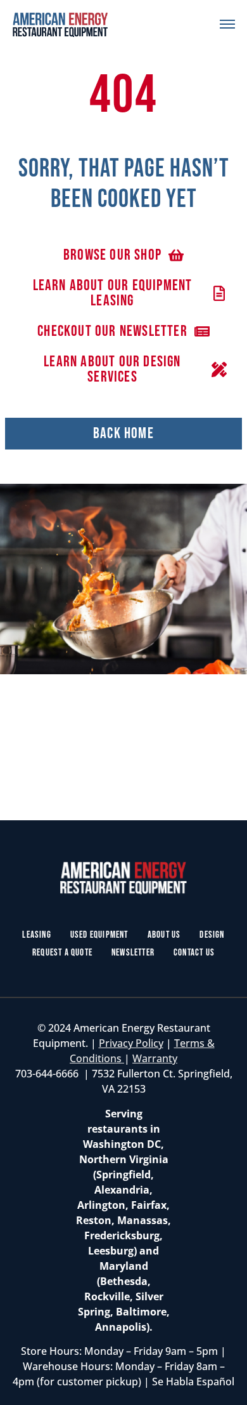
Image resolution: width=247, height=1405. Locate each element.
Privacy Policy (131, 1043)
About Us (164, 935)
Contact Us (194, 953)
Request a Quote (62, 953)
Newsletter (133, 953)
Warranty (154, 1058)
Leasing (36, 935)
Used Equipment (99, 935)
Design (212, 935)
